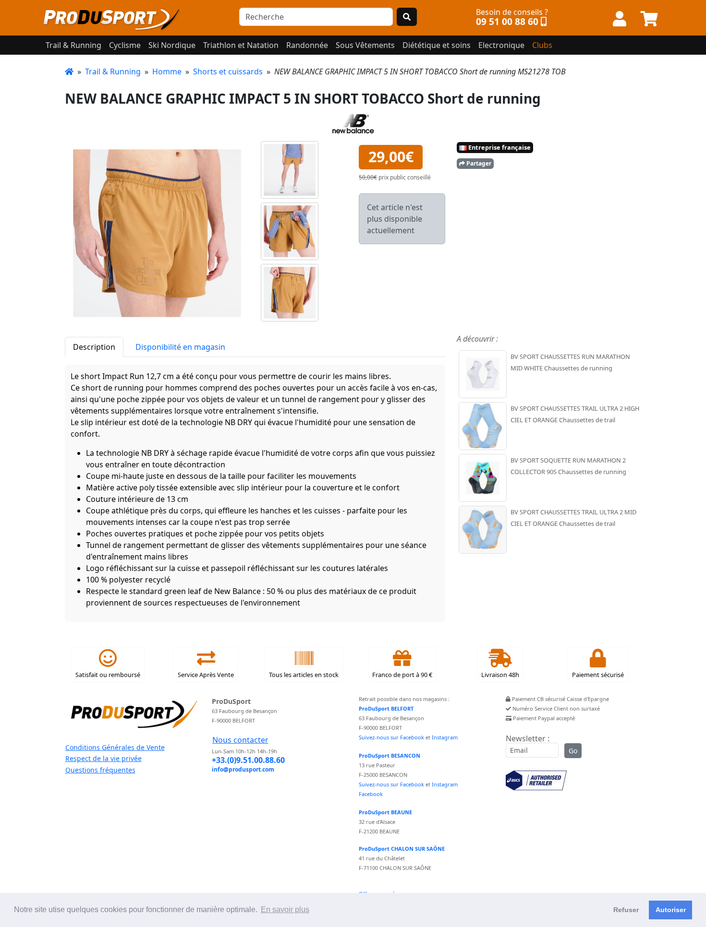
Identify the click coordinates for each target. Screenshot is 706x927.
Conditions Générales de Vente (115, 747)
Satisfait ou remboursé (107, 674)
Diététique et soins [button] (436, 45)
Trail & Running (113, 71)
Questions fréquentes (100, 769)
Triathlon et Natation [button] (241, 45)
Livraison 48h (500, 674)
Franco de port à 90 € (402, 674)
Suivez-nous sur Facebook (391, 737)
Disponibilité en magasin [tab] (180, 347)
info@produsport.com (243, 769)
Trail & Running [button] (73, 45)
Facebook (371, 793)
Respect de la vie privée (103, 758)
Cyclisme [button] (125, 45)
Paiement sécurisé (598, 674)
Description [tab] (94, 347)
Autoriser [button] (671, 910)
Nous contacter (240, 740)
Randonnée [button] (307, 45)
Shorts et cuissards (228, 71)
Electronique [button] (501, 45)
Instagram (445, 737)
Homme (167, 71)
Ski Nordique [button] (171, 45)
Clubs (542, 45)
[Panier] (649, 19)
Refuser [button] (626, 910)
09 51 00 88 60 (507, 21)
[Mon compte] (620, 19)
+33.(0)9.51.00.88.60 (248, 760)
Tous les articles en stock (304, 674)
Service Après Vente (206, 674)
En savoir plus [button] (285, 909)
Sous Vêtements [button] (365, 45)
